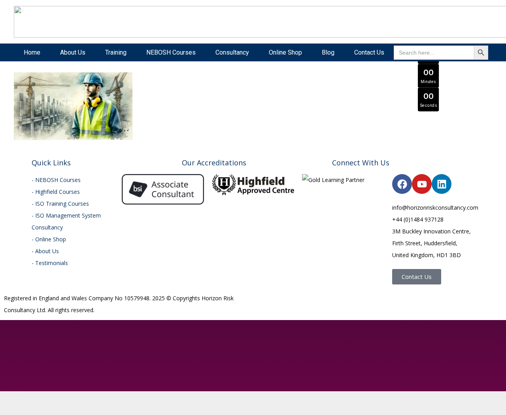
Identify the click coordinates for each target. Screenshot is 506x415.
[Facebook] (402, 184)
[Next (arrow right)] (8, 403)
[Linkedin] (441, 184)
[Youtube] (422, 184)
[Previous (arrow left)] (2, 403)
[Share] (15, 391)
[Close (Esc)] (21, 391)
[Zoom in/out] (2, 391)
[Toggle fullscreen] (8, 391)
